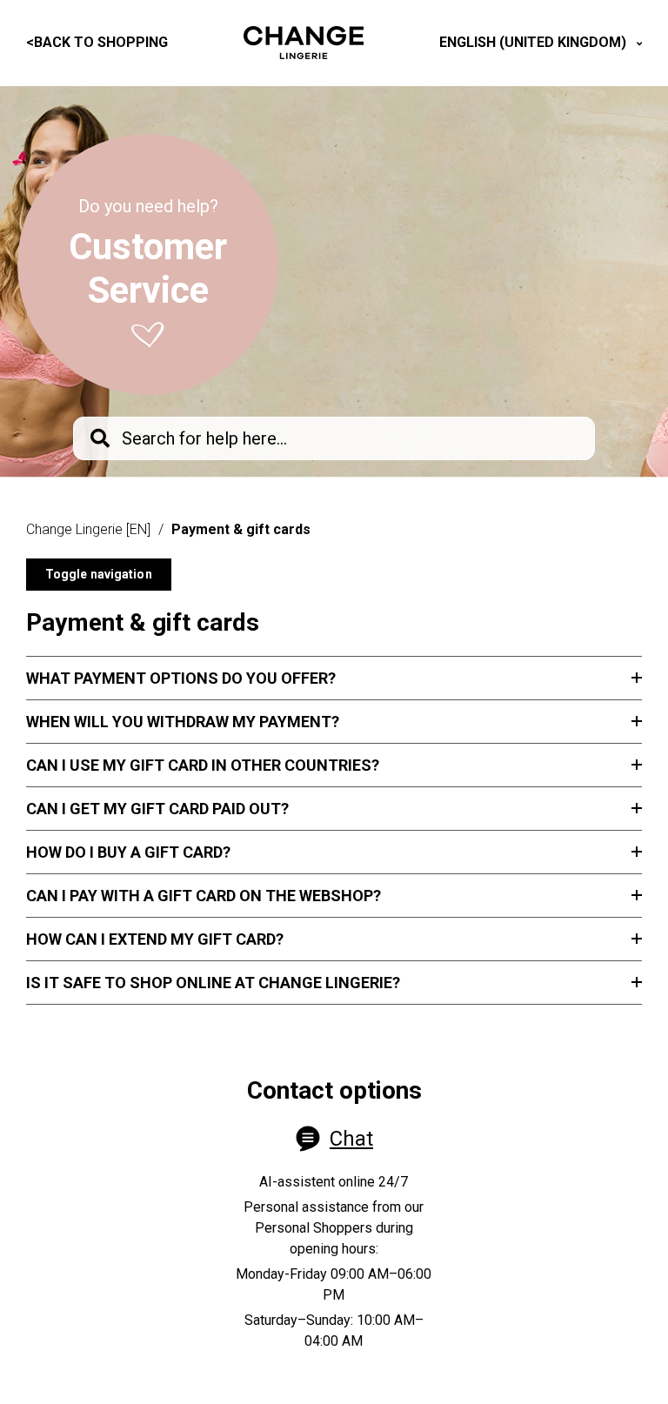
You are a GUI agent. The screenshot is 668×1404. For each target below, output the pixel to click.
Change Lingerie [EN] (88, 529)
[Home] (304, 42)
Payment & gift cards (241, 529)
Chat (351, 1139)
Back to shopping (97, 42)
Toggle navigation (98, 574)
